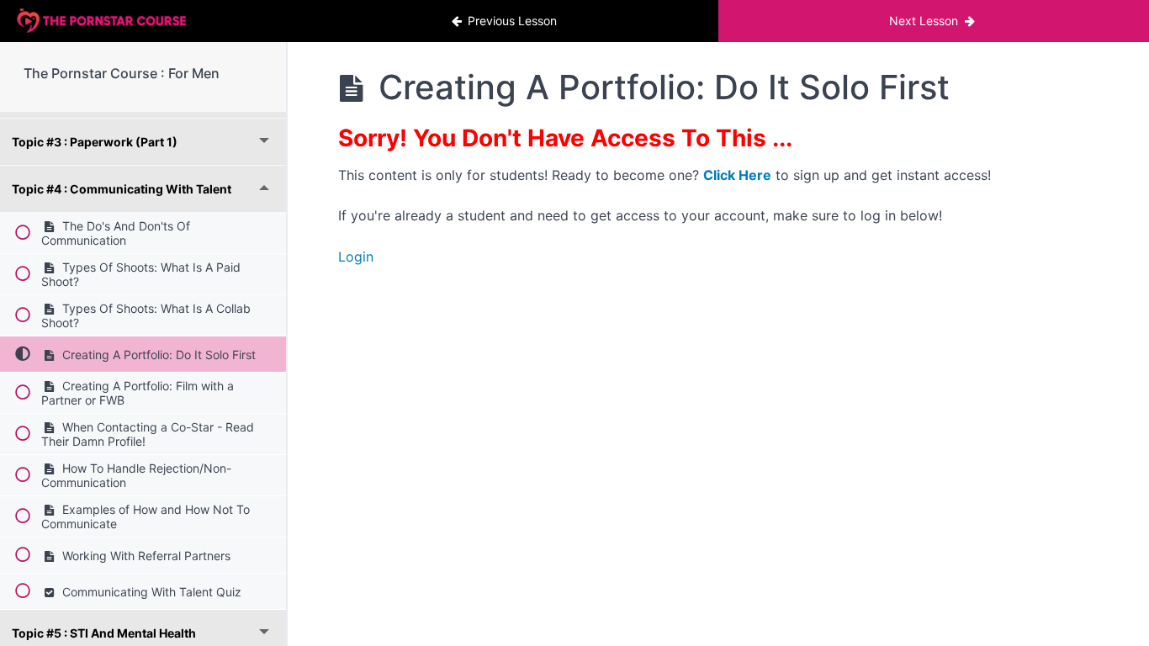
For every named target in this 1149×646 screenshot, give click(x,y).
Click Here (737, 175)
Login (355, 256)
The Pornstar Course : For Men (122, 73)
